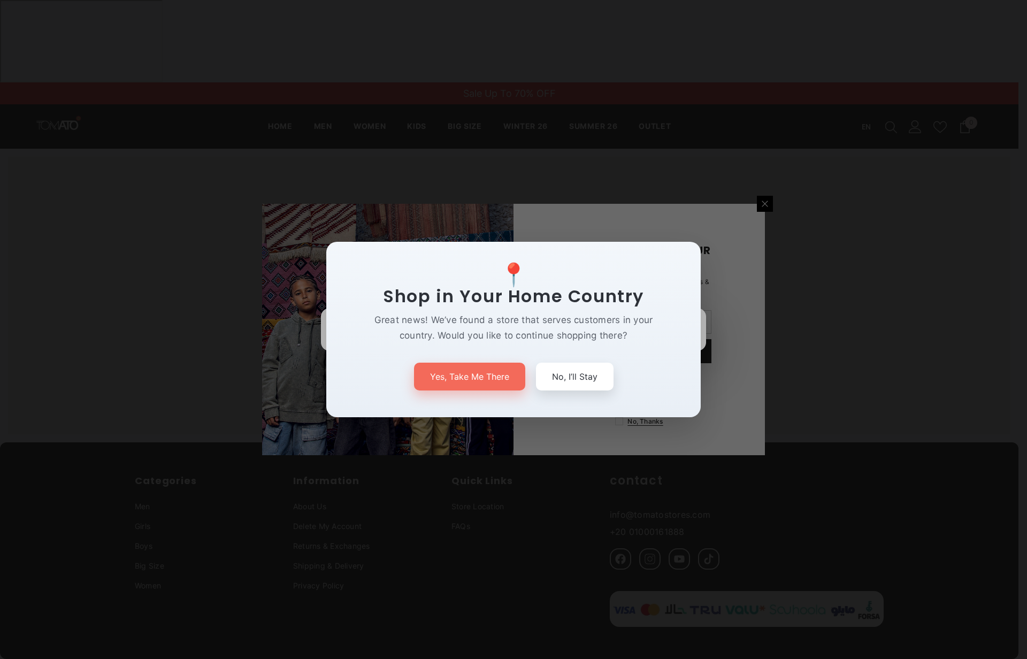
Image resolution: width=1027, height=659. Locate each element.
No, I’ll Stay (574, 376)
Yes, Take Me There (469, 376)
